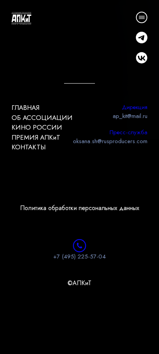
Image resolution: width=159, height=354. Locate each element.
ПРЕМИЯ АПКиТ (36, 137)
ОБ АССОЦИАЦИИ (42, 117)
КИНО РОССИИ (37, 127)
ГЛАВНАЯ (25, 107)
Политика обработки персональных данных (79, 208)
